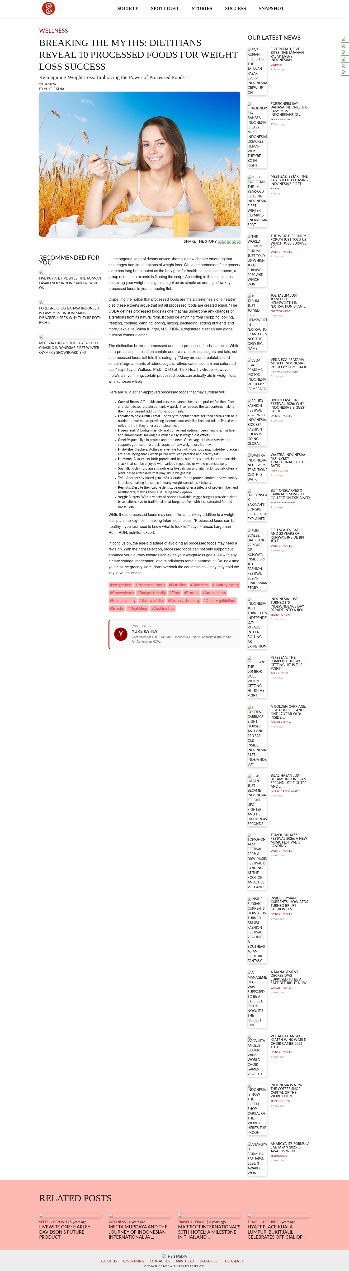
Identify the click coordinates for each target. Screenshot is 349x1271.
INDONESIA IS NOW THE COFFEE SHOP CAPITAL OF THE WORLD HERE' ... (287, 1091)
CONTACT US (160, 1261)
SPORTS (275, 188)
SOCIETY (128, 8)
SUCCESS (236, 8)
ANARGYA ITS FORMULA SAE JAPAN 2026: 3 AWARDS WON (290, 1147)
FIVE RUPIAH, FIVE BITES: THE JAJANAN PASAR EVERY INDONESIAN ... (287, 55)
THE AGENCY (233, 1261)
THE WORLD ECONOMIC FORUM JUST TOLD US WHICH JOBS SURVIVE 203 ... (290, 242)
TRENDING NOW (280, 119)
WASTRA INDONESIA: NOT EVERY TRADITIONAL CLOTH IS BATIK (289, 460)
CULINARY (276, 65)
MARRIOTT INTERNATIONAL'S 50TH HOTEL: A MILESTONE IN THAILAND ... (209, 1232)
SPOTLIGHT (165, 8)
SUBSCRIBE (208, 1261)
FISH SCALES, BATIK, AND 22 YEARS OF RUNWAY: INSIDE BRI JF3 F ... (287, 536)
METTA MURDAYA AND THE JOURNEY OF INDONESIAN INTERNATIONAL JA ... (138, 1232)
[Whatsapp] (220, 241)
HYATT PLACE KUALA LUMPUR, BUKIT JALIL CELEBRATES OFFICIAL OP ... (277, 1232)
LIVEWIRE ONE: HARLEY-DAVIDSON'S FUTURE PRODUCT (65, 1232)
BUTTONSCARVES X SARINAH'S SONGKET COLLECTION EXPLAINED (290, 494)
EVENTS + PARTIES (281, 252)
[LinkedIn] (229, 241)
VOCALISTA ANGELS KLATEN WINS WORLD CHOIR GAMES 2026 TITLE (289, 1042)
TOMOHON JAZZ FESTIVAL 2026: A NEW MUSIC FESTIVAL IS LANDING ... (289, 841)
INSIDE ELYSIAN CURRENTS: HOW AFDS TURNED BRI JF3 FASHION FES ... (289, 904)
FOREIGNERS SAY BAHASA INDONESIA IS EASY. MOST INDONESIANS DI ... (289, 109)
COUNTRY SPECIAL (281, 722)
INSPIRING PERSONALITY (285, 372)
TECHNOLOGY (279, 1156)
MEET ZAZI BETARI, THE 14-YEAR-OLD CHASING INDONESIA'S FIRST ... (289, 180)
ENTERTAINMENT (281, 311)
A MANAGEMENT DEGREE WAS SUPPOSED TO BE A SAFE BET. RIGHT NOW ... (290, 978)
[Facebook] (224, 241)
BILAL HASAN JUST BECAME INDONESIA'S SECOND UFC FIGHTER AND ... (289, 781)
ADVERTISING (133, 1261)
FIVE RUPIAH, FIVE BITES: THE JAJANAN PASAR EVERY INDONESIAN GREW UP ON (70, 283)
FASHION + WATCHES (283, 502)
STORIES (202, 8)
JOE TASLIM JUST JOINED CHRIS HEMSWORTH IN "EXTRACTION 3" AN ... (288, 301)
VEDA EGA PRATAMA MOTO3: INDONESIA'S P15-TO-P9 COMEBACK (288, 363)
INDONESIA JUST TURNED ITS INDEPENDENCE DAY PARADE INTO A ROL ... (289, 605)
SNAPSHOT (272, 8)
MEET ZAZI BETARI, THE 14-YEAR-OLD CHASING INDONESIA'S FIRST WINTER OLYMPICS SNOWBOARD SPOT (69, 348)
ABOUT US (108, 1261)
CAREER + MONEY (281, 988)
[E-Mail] (239, 241)
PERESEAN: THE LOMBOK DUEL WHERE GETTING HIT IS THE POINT (289, 663)
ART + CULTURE (279, 471)
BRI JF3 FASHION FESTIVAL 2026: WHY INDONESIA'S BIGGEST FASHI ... (288, 406)
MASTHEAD (185, 1261)
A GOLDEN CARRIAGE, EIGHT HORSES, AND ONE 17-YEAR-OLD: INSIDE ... (288, 712)
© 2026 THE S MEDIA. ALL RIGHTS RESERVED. (174, 1266)
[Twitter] (234, 241)
